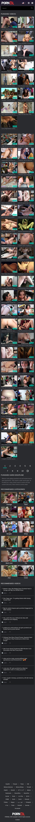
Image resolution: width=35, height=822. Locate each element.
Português (28, 802)
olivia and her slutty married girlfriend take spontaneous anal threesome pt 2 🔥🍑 (15, 659)
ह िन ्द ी (21, 790)
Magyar (13, 802)
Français (15, 784)
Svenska (27, 805)
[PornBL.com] (7, 3)
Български (17, 808)
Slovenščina (17, 793)
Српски (7, 796)
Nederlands (8, 793)
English (6, 790)
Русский (29, 787)
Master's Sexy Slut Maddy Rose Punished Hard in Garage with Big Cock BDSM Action (17, 589)
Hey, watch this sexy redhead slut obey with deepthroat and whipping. (15, 618)
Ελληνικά (27, 799)
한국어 (27, 796)
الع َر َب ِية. (20, 802)
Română (20, 805)
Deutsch (13, 790)
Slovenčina (26, 793)
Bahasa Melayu (20, 787)
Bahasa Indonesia (8, 787)
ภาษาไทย (20, 796)
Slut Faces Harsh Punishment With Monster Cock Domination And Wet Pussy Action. (17, 649)
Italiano (29, 790)
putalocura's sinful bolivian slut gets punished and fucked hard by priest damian (17, 628)
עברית (6, 805)
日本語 (7, 799)
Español (8, 784)
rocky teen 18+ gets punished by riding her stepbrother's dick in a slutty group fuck (15, 668)
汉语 (28, 784)
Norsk (13, 796)
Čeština (6, 802)
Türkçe (22, 784)
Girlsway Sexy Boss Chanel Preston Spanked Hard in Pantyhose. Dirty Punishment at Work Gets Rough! (17, 639)
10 (23, 471)
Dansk (20, 799)
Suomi (13, 799)
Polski (12, 805)
